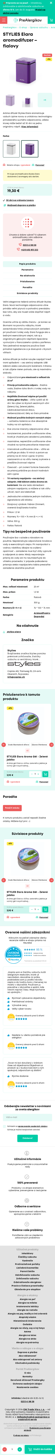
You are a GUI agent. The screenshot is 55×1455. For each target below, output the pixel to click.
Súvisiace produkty (27, 293)
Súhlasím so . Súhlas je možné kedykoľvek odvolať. (27, 1128)
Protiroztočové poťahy (27, 1264)
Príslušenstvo (27, 282)
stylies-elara (13, 632)
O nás (27, 1373)
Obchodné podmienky (27, 1363)
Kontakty (27, 1377)
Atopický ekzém (27, 1317)
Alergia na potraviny (27, 1342)
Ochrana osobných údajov (27, 1384)
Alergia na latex (27, 1335)
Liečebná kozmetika (27, 1268)
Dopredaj (39, 617)
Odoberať (28, 1138)
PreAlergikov (10, 28)
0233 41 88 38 (29, 245)
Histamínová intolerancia (27, 1321)
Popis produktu (27, 264)
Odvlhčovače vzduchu (27, 1275)
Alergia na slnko (27, 1339)
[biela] (11, 149)
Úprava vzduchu (39, 28)
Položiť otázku (12, 808)
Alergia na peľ (27, 1299)
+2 (27, 751)
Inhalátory (27, 1253)
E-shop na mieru (21, 1435)
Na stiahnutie (27, 276)
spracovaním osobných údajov (32, 1126)
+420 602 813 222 (29, 250)
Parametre (27, 270)
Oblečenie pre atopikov (27, 1289)
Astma (27, 1332)
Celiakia (27, 1324)
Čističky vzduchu (27, 1257)
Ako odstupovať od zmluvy (27, 1360)
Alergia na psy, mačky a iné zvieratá (27, 1314)
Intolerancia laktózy (27, 1306)
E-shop (23, 28)
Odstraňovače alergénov (27, 1282)
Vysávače (27, 1261)
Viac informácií (29, 127)
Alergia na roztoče (27, 1310)
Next (51, 745)
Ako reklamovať (27, 1356)
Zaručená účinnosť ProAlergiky (27, 1380)
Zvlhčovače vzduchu (27, 1279)
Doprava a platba (27, 1352)
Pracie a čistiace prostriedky (27, 1286)
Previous (3, 745)
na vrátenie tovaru (20, 200)
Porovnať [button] (39, 165)
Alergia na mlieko (27, 1303)
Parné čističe (27, 1271)
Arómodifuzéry (42, 613)
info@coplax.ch (16, 677)
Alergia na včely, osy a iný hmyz (27, 1328)
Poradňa (27, 287)
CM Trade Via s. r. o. (34, 1409)
